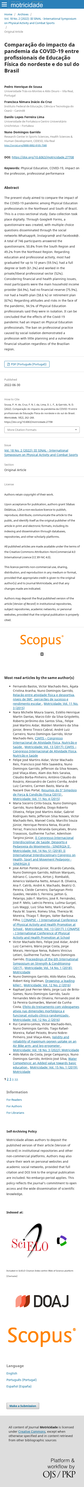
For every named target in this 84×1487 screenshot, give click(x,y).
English (11, 1373)
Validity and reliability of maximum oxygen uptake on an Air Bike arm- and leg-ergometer (44, 1041)
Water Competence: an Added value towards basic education (45, 1063)
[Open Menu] (4, 4)
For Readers (14, 1100)
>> (16, 1079)
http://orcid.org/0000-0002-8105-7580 (25, 145)
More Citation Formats (21, 430)
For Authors (14, 1106)
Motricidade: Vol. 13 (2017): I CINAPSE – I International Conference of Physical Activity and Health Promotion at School (46, 933)
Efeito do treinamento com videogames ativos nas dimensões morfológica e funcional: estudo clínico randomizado (46, 1011)
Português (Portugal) (21, 1380)
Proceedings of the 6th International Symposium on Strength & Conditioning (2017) (45, 963)
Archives (23, 14)
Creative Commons (31, 1431)
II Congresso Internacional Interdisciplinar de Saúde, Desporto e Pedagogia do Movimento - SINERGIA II (43, 842)
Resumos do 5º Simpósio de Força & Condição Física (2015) (45, 792)
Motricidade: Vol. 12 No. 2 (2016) (47, 985)
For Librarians (15, 1113)
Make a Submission (22, 1406)
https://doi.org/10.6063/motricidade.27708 (43, 157)
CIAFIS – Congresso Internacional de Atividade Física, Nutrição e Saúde (45, 742)
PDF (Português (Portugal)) (28, 364)
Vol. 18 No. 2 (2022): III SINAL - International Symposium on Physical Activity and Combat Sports (40, 21)
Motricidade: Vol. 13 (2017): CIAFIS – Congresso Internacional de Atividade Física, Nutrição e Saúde (45, 751)
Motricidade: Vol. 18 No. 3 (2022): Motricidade (46, 1050)
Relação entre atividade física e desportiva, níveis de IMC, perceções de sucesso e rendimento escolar (44, 699)
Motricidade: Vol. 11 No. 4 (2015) (36, 799)
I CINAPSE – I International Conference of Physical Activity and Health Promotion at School (45, 924)
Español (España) (18, 1386)
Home (8, 14)
